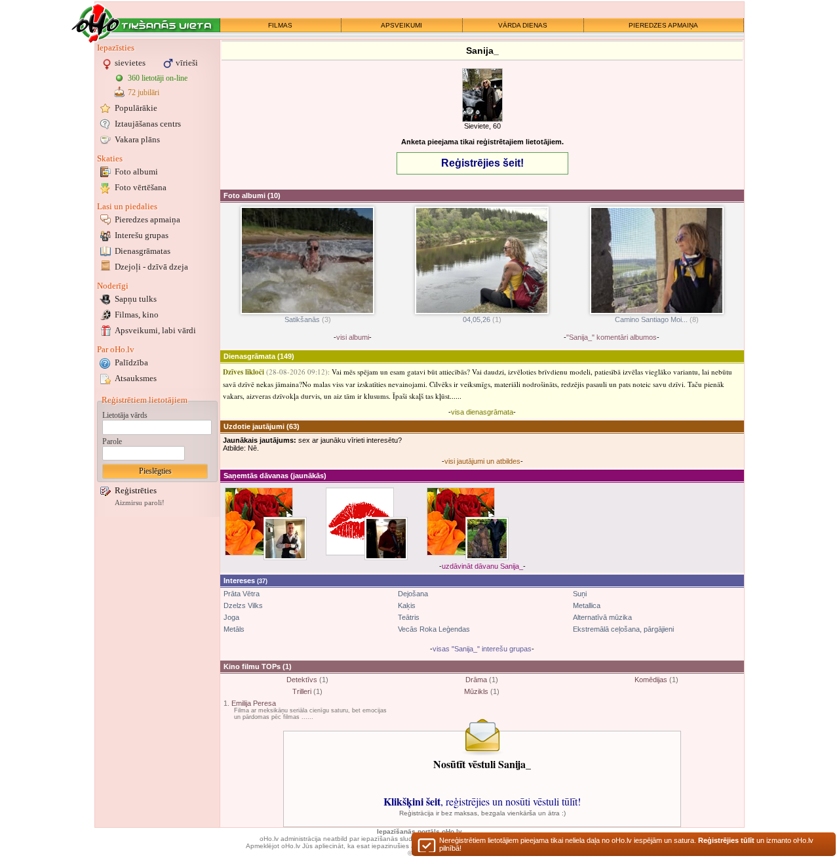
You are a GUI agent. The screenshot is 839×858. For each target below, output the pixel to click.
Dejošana (413, 594)
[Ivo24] (386, 538)
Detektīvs (301, 680)
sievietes (130, 63)
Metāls (234, 629)
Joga (231, 617)
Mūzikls (476, 691)
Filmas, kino (137, 314)
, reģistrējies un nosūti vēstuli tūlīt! (482, 801)
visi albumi (352, 337)
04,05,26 (476, 319)
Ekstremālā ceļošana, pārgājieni (623, 629)
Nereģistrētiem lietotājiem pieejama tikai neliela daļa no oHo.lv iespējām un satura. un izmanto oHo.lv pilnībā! (626, 844)
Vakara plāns (137, 139)
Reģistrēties (136, 490)
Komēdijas (650, 680)
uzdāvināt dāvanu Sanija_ (482, 566)
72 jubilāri (143, 92)
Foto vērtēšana (140, 187)
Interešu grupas (141, 235)
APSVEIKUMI (401, 25)
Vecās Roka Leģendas (434, 629)
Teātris (409, 617)
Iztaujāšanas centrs (148, 124)
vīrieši (187, 63)
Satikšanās (302, 319)
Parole (112, 441)
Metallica (586, 605)
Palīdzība (131, 362)
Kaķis (407, 605)
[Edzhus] (487, 538)
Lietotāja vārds (124, 415)
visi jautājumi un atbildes (482, 461)
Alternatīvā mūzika (602, 617)
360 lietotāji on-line (157, 78)
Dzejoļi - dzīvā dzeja (151, 267)
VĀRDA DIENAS (522, 25)
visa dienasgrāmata (482, 412)
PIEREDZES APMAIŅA (663, 25)
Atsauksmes (136, 378)
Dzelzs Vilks (243, 605)
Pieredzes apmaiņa (147, 219)
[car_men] (285, 538)
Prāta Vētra (242, 594)
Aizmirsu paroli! (140, 502)
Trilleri (301, 691)
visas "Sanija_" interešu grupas (482, 649)
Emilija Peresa (253, 703)
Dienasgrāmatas (142, 251)
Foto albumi (136, 171)
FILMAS (280, 25)
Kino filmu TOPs (252, 666)
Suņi (580, 594)
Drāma (476, 680)
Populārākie (136, 108)
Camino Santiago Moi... (651, 319)
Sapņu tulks (136, 299)
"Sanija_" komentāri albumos (611, 337)
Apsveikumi (155, 330)
